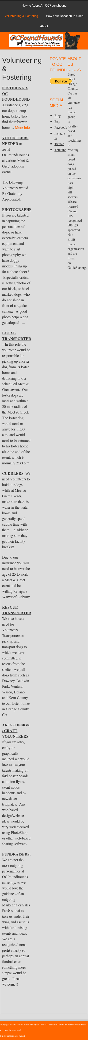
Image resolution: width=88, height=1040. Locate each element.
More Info (22, 127)
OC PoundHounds (44, 39)
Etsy (57, 121)
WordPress (81, 1024)
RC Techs (59, 1024)
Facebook (60, 127)
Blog (57, 115)
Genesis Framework (13, 1030)
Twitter (59, 144)
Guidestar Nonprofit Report (12, 1036)
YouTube (60, 149)
